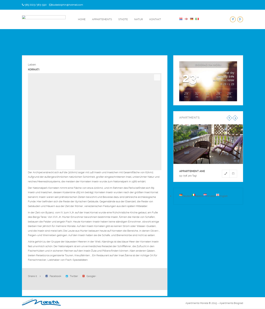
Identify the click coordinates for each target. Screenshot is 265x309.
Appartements (102, 19)
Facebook (55, 276)
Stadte (123, 19)
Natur (138, 19)
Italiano (199, 196)
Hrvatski (211, 196)
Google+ (91, 276)
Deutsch (187, 196)
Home (82, 19)
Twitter (74, 276)
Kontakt (155, 19)
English (223, 196)
